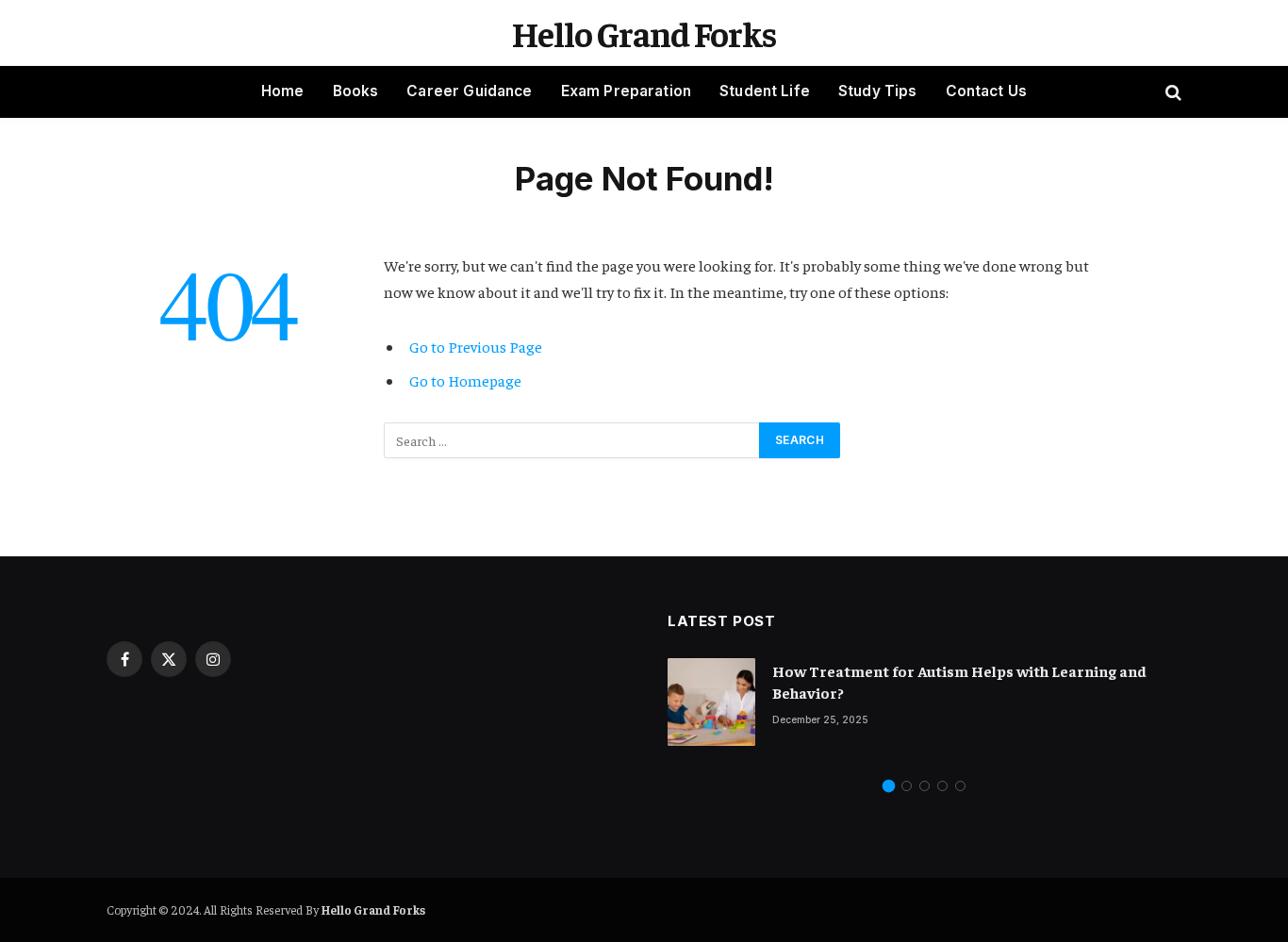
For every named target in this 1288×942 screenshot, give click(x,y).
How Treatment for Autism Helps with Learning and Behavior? (959, 681)
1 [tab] (889, 786)
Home (283, 91)
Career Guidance (469, 91)
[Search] (1171, 92)
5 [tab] (960, 786)
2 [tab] (907, 786)
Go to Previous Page (475, 346)
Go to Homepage (465, 380)
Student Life (764, 91)
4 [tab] (942, 786)
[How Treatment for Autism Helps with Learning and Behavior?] (711, 702)
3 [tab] (924, 786)
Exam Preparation (626, 91)
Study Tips (877, 91)
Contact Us (987, 91)
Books (356, 91)
